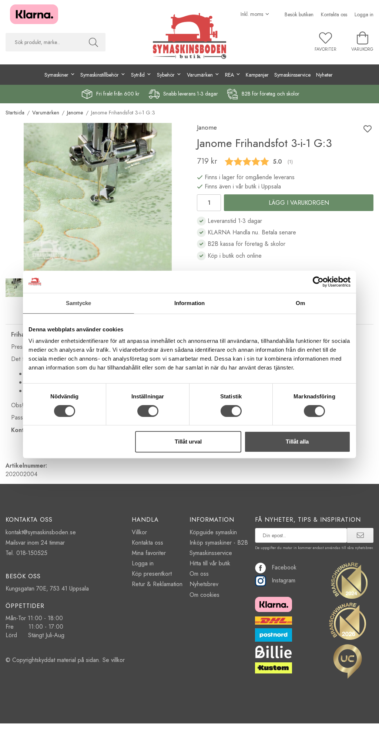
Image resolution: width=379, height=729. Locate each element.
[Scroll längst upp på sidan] (363, 718)
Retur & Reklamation (157, 584)
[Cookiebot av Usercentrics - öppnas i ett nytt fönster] (318, 281)
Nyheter (324, 74)
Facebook (284, 567)
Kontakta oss (334, 14)
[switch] (147, 411)
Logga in (364, 14)
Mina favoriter (149, 553)
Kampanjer (257, 74)
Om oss (199, 573)
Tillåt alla (297, 441)
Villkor (139, 532)
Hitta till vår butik (210, 563)
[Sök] (93, 42)
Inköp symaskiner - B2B (219, 542)
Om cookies (204, 595)
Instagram (283, 580)
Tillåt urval (188, 441)
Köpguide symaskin (213, 532)
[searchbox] (43, 42)
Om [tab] (300, 303)
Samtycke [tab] (78, 303)
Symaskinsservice (292, 74)
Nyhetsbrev (204, 584)
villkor (118, 660)
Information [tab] (189, 303)
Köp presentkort (152, 573)
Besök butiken (299, 14)
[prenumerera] (360, 535)
